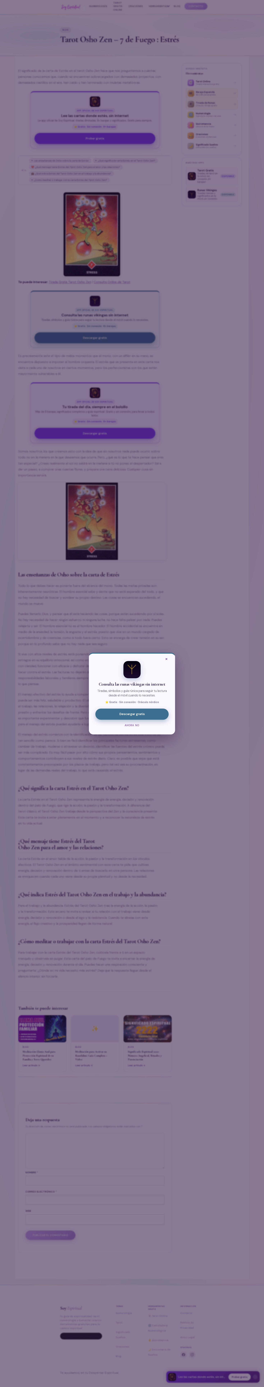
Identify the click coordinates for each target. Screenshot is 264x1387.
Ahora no (132, 725)
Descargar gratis (132, 714)
